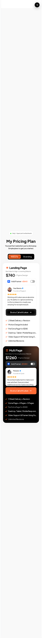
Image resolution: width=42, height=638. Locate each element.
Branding (27, 256)
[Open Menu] (37, 4)
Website (14, 256)
